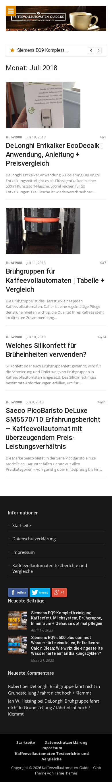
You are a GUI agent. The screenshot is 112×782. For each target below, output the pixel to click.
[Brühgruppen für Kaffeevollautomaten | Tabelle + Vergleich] (56, 231)
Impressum (23, 552)
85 (104, 402)
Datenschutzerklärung (34, 538)
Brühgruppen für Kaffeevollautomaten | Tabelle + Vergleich (55, 280)
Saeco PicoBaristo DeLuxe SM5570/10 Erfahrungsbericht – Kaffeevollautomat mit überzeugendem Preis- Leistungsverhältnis (53, 429)
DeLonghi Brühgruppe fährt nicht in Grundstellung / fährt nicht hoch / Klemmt (53, 707)
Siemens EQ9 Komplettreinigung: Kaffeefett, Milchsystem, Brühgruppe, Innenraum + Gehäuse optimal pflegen (66, 618)
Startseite (21, 525)
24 (104, 337)
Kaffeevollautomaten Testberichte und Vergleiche (49, 568)
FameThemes (66, 773)
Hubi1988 (14, 137)
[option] (59, 50)
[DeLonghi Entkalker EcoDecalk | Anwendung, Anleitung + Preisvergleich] (56, 105)
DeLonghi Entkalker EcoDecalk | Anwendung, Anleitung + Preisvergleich (54, 154)
